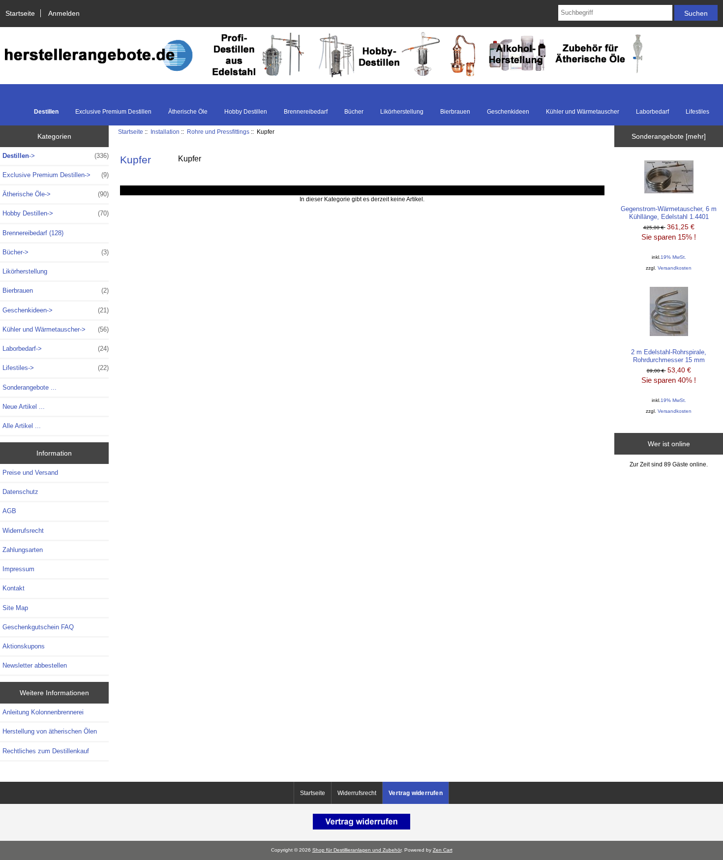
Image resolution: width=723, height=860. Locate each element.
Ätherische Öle (188, 111)
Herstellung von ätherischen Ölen (49, 731)
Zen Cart (442, 850)
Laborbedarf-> (55, 348)
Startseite (20, 13)
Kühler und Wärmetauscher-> (55, 329)
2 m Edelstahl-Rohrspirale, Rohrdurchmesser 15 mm (668, 356)
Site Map (15, 608)
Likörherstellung (401, 111)
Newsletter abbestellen (34, 665)
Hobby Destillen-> (55, 213)
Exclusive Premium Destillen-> (55, 175)
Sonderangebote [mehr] (669, 136)
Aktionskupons (23, 646)
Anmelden (64, 13)
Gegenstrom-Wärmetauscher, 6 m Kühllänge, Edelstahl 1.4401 (669, 212)
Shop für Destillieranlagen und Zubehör (356, 850)
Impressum (18, 569)
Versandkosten (675, 268)
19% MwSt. (673, 257)
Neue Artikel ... (23, 406)
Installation (165, 131)
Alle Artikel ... (21, 426)
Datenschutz (20, 491)
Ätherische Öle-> (55, 194)
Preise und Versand (30, 472)
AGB (9, 511)
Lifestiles (697, 111)
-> (55, 155)
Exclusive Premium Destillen (113, 111)
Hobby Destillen (245, 111)
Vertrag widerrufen (416, 793)
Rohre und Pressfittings (218, 131)
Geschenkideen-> (55, 310)
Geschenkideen (508, 111)
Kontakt (13, 588)
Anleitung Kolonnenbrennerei (43, 712)
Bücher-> (55, 252)
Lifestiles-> (55, 367)
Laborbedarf (652, 111)
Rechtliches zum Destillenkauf (45, 751)
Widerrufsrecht (23, 530)
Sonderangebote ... (29, 387)
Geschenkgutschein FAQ (38, 627)
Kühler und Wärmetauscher (582, 111)
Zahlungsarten (22, 549)
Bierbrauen (455, 111)
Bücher (353, 111)
